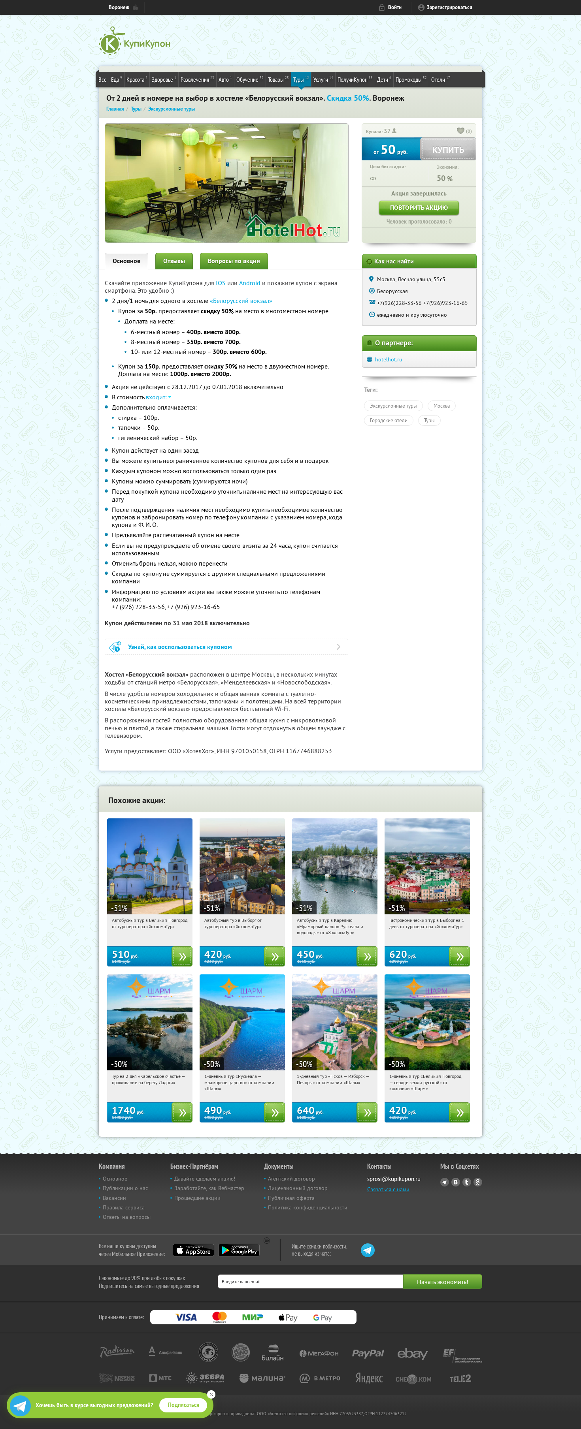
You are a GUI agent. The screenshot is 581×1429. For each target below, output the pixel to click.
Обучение (250, 79)
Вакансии (114, 1197)
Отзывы (174, 261)
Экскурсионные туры (393, 405)
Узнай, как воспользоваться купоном (180, 647)
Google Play (239, 1250)
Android (250, 283)
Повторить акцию (419, 207)
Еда (116, 79)
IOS (221, 283)
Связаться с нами (388, 1189)
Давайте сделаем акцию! (204, 1178)
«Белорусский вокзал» (241, 301)
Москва (442, 405)
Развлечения (197, 79)
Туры (301, 79)
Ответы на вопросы (127, 1216)
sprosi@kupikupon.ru (394, 1179)
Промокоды (411, 79)
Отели (440, 79)
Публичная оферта (291, 1197)
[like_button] (461, 131)
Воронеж (119, 7)
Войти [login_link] (395, 7)
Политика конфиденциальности (307, 1207)
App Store (193, 1250)
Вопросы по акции (234, 261)
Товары (278, 79)
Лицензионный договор (298, 1188)
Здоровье (164, 79)
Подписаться (183, 1404)
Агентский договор (291, 1178)
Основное (126, 261)
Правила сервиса (124, 1207)
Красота (136, 79)
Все (102, 79)
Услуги (323, 79)
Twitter (466, 1182)
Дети (384, 79)
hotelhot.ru (388, 359)
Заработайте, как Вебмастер (209, 1188)
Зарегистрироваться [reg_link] (449, 7)
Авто (225, 79)
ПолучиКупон (355, 79)
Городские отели (388, 420)
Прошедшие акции (197, 1197)
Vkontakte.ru (455, 1182)
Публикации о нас (125, 1188)
